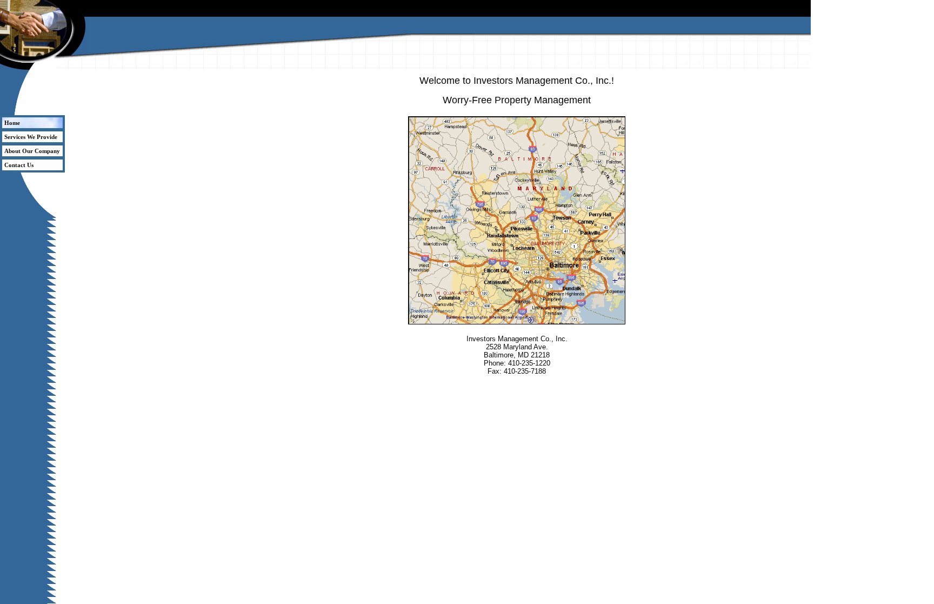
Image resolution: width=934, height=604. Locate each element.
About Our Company (32, 151)
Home (12, 123)
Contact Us (19, 165)
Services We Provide (30, 137)
